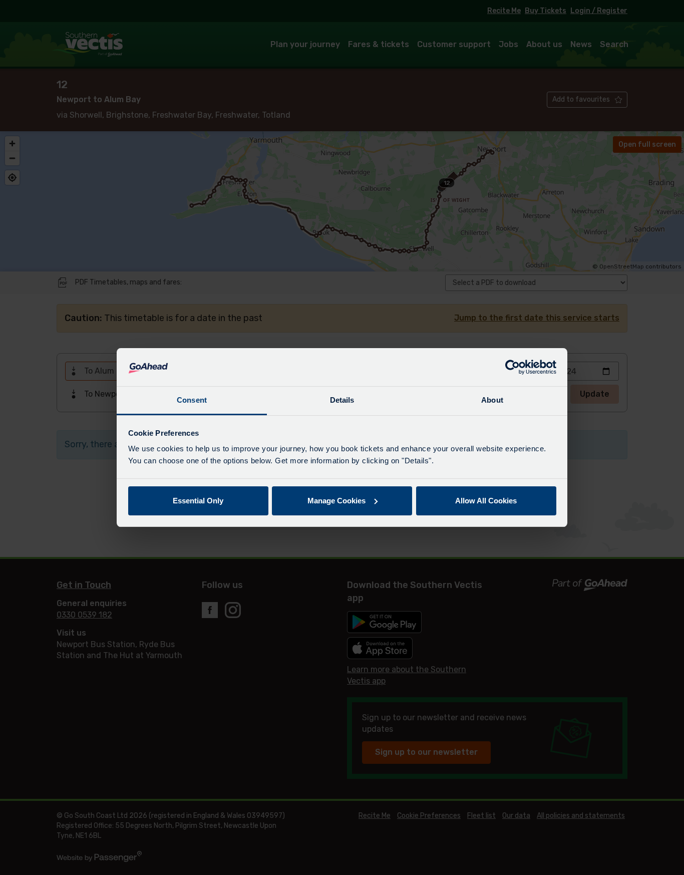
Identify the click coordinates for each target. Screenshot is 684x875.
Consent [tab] (192, 400)
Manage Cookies (336, 500)
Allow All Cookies (486, 500)
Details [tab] (342, 400)
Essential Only (198, 500)
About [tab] (492, 400)
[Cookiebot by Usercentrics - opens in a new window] (512, 367)
